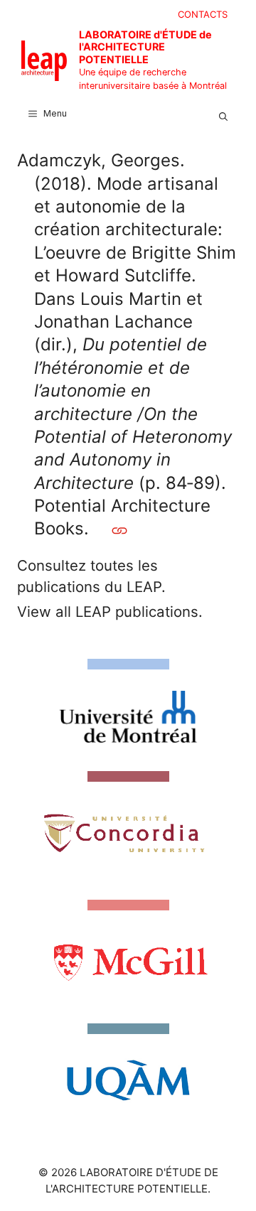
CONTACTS (203, 14)
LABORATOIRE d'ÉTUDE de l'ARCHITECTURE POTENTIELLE (145, 46)
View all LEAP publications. (110, 611)
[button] (223, 113)
